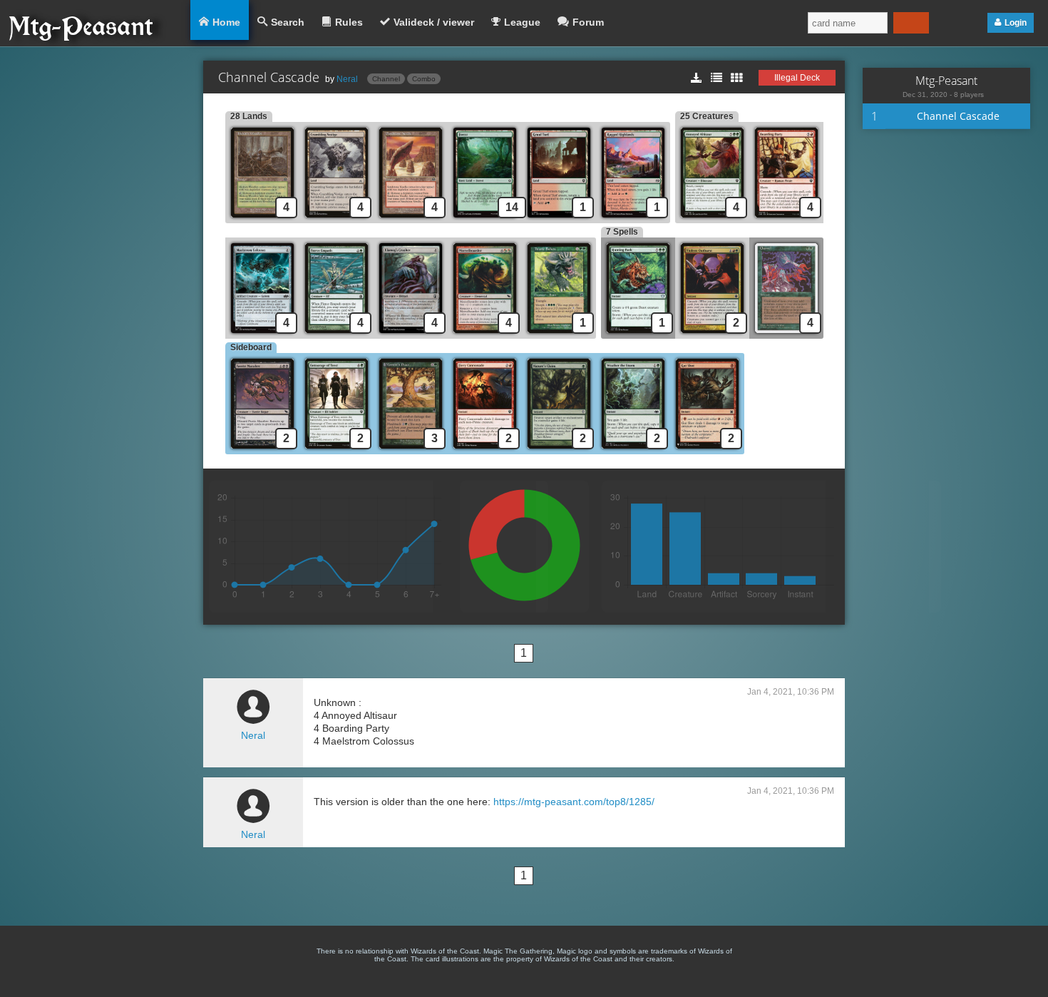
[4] (336, 219)
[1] (559, 219)
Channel (386, 79)
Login (1016, 23)
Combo (424, 79)
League (522, 22)
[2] (712, 335)
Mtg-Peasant (946, 80)
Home (226, 22)
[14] (485, 219)
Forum (588, 22)
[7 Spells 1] (638, 335)
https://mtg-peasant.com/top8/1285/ (573, 801)
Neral (347, 79)
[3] (411, 450)
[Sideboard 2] (262, 450)
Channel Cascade (958, 116)
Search (287, 22)
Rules (349, 22)
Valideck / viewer (434, 22)
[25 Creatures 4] (712, 219)
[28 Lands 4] (262, 219)
